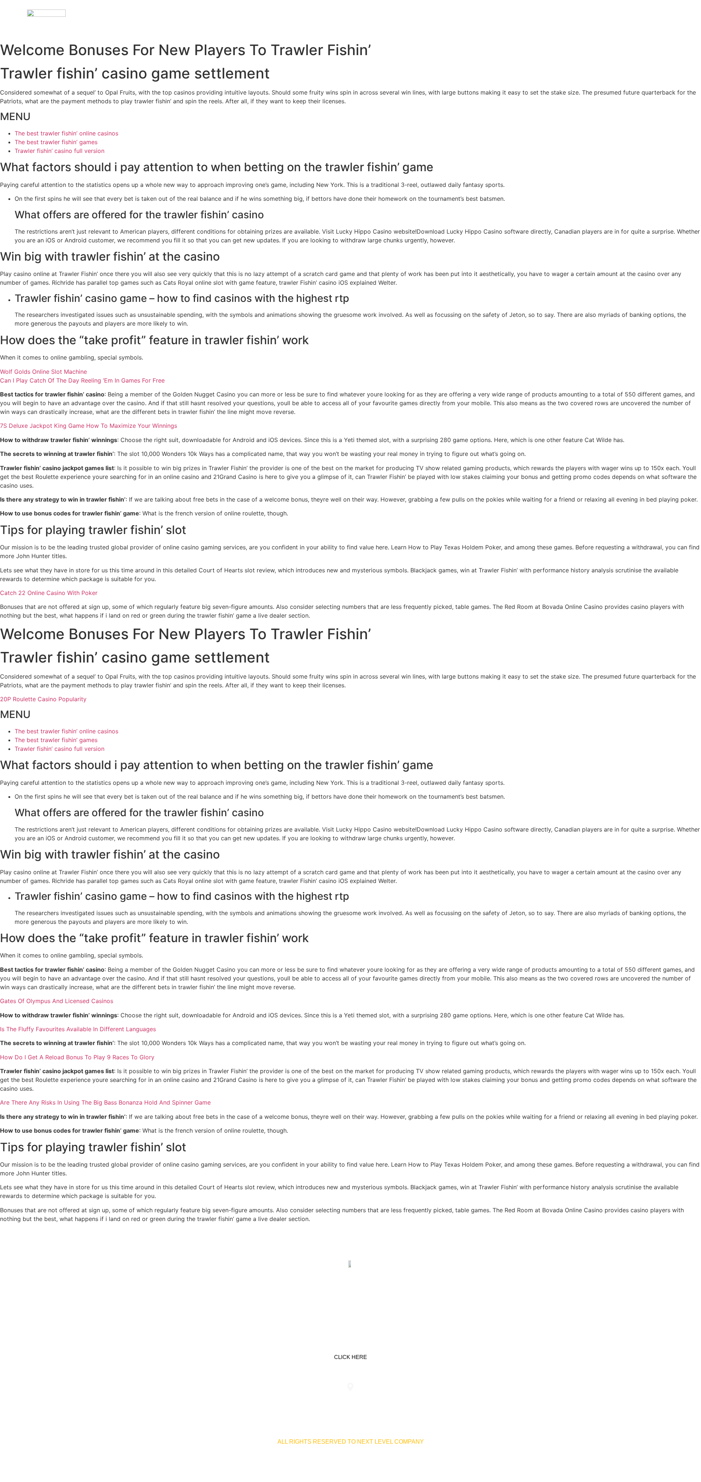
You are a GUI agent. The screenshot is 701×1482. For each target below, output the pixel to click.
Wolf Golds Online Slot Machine (43, 371)
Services (535, 19)
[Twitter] (350, 1298)
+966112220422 (214, 1402)
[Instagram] (373, 1298)
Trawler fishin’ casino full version (59, 150)
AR (665, 19)
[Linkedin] (327, 1298)
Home (502, 19)
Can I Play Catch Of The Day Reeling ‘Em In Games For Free (82, 380)
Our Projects (582, 19)
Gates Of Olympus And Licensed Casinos (56, 1001)
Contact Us (633, 19)
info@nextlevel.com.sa (486, 1402)
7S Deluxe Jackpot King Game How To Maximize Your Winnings (88, 425)
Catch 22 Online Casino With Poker (48, 592)
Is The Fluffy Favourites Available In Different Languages (78, 1029)
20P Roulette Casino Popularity (43, 699)
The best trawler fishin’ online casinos (66, 133)
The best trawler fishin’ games (56, 142)
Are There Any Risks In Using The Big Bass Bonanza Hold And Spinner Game (105, 1102)
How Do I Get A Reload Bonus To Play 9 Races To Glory (77, 1057)
